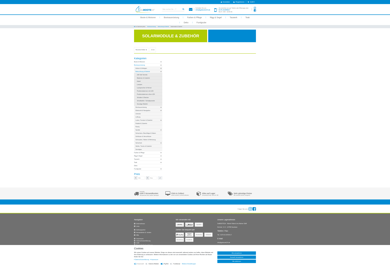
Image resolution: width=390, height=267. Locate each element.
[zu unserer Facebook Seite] (255, 10)
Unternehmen (140, 223)
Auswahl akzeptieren (236, 257)
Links (137, 226)
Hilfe (137, 235)
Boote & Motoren (148, 17)
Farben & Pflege (194, 17)
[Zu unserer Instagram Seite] (255, 8)
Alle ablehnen (236, 261)
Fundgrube (201, 22)
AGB (137, 243)
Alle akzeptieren (237, 253)
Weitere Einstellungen (189, 264)
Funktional (176, 264)
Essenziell (140, 264)
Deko (186, 22)
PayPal (166, 264)
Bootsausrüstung (171, 17)
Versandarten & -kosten (143, 232)
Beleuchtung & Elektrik (163, 26)
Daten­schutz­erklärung (143, 241)
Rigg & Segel (216, 17)
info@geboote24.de (203, 9)
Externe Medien (154, 264)
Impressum (140, 238)
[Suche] (183, 9)
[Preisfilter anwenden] (160, 178)
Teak (247, 17)
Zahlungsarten (140, 230)
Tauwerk (233, 17)
